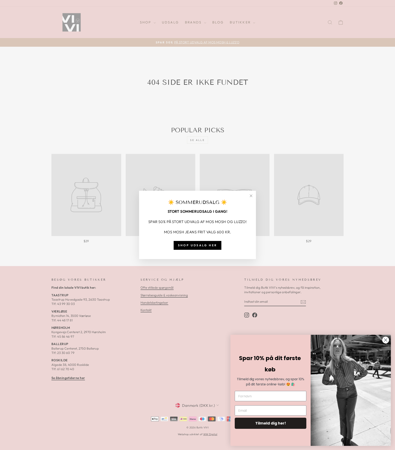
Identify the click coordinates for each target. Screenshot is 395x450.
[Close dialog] (385, 340)
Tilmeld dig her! (270, 423)
